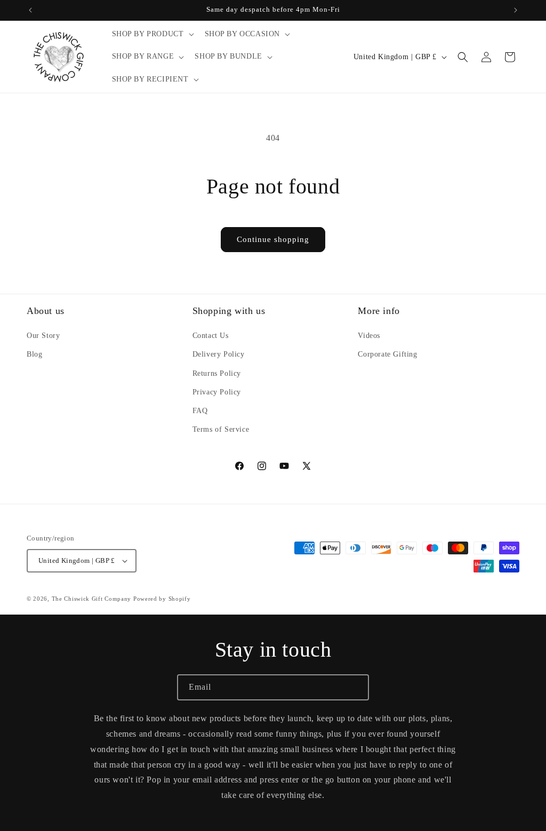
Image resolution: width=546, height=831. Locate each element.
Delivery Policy (218, 354)
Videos (369, 336)
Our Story (43, 336)
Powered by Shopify (162, 598)
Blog (34, 354)
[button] (152, 34)
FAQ (200, 411)
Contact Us (210, 336)
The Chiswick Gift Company (92, 598)
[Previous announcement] (30, 10)
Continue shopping (273, 239)
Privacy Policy (216, 392)
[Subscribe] (356, 687)
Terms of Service (221, 429)
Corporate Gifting (387, 354)
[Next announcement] (515, 10)
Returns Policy (216, 373)
